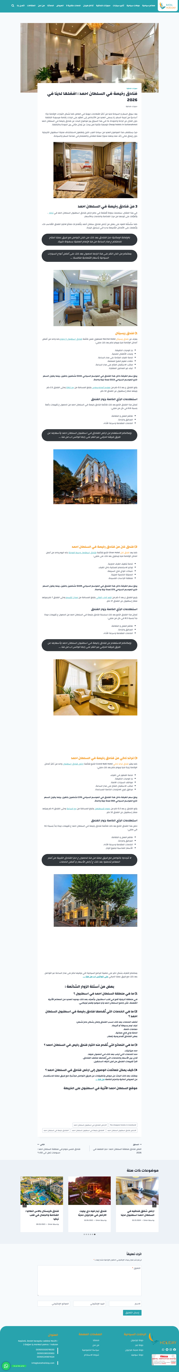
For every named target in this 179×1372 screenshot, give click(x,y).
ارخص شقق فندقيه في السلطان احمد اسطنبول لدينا (137, 1213)
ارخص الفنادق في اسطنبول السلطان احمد (90, 1125)
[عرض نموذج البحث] (12, 5)
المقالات (31, 5)
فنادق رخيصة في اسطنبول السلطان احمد (88, 1130)
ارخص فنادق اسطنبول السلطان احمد (121, 1130)
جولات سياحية (133, 5)
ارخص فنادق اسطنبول (73, 764)
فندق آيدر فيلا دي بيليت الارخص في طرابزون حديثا (92, 1213)
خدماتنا (50, 5)
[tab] (94, 1234)
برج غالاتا (70, 387)
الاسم (137, 1304)
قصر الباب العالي (104, 597)
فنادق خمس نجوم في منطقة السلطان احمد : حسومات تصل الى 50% (58, 1148)
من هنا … (100, 1079)
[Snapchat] (167, 1349)
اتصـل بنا (21, 5)
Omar (145, 1220)
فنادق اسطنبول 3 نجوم (71, 339)
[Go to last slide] (154, 1204)
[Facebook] (174, 1349)
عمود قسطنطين (102, 809)
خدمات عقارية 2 (73, 5)
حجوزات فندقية (103, 5)
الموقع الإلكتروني (60, 1304)
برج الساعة (71, 809)
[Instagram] (171, 1349)
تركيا (51, 213)
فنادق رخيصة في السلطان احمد (56, 1130)
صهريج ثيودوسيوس (101, 387)
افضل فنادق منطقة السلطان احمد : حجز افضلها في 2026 (117, 1148)
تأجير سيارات (118, 5)
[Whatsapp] (163, 1349)
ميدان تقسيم (72, 597)
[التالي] (25, 1204)
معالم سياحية (148, 5)
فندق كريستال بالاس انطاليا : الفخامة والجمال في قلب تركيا (42, 1215)
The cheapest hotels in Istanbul (123, 1125)
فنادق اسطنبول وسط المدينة (82, 552)
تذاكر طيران (88, 5)
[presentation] (137, 1190)
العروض (60, 5)
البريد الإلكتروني (97, 1304)
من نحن (41, 5)
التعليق (136, 1268)
